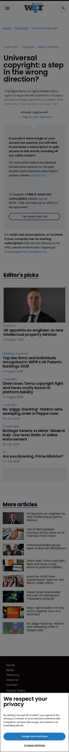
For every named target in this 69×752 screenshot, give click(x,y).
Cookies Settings (34, 745)
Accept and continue (34, 736)
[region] (34, 722)
